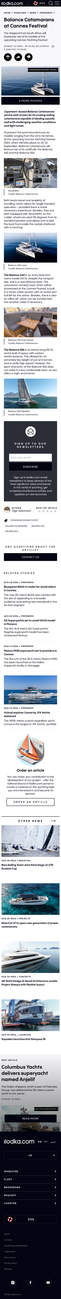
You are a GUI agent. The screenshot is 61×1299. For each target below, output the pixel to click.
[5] (55, 511)
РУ (46, 1141)
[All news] (53, 821)
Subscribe (30, 466)
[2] (43, 511)
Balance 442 (38, 526)
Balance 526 (12, 531)
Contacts (8, 1240)
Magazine (20, 13)
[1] (39, 511)
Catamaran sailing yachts (43, 70)
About (7, 1234)
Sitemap (8, 1269)
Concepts (25, 976)
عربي (53, 1141)
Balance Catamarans (16, 526)
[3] (47, 511)
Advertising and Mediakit (15, 1245)
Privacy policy (10, 1263)
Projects (24, 918)
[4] (51, 511)
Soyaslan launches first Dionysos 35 (23, 1039)
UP (30, 1155)
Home (7, 13)
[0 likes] (29, 57)
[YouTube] (48, 1282)
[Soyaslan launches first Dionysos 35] (30, 1015)
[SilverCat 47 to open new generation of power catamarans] (30, 899)
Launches (25, 1035)
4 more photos (30, 100)
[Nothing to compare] (28, 3)
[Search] (50, 3)
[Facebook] (30, 1282)
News (33, 13)
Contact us (30, 557)
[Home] (12, 3)
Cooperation (9, 1251)
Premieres (46, 13)
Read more (30, 1118)
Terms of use (10, 1257)
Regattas (25, 860)
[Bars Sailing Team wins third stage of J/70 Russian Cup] (30, 841)
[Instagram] (13, 1282)
